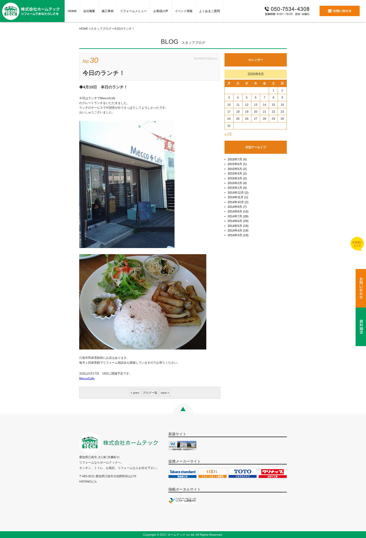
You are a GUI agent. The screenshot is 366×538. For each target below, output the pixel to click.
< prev (135, 392)
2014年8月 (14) (238, 211)
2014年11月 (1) (238, 197)
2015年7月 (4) (237, 159)
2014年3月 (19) (238, 235)
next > (165, 392)
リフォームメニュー (133, 11)
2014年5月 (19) (238, 225)
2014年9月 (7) (237, 206)
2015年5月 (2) (237, 169)
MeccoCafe (86, 378)
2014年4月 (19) (238, 230)
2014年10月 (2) (238, 202)
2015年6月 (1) (237, 164)
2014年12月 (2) (238, 192)
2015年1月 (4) (237, 187)
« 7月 (228, 134)
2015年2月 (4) (237, 183)
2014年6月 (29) (238, 221)
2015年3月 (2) (237, 178)
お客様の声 (160, 11)
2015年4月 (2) (237, 173)
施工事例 (108, 11)
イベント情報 (184, 11)
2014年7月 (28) (238, 216)
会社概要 (89, 11)
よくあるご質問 (209, 11)
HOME (72, 11)
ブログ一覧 (150, 392)
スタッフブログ (101, 28)
